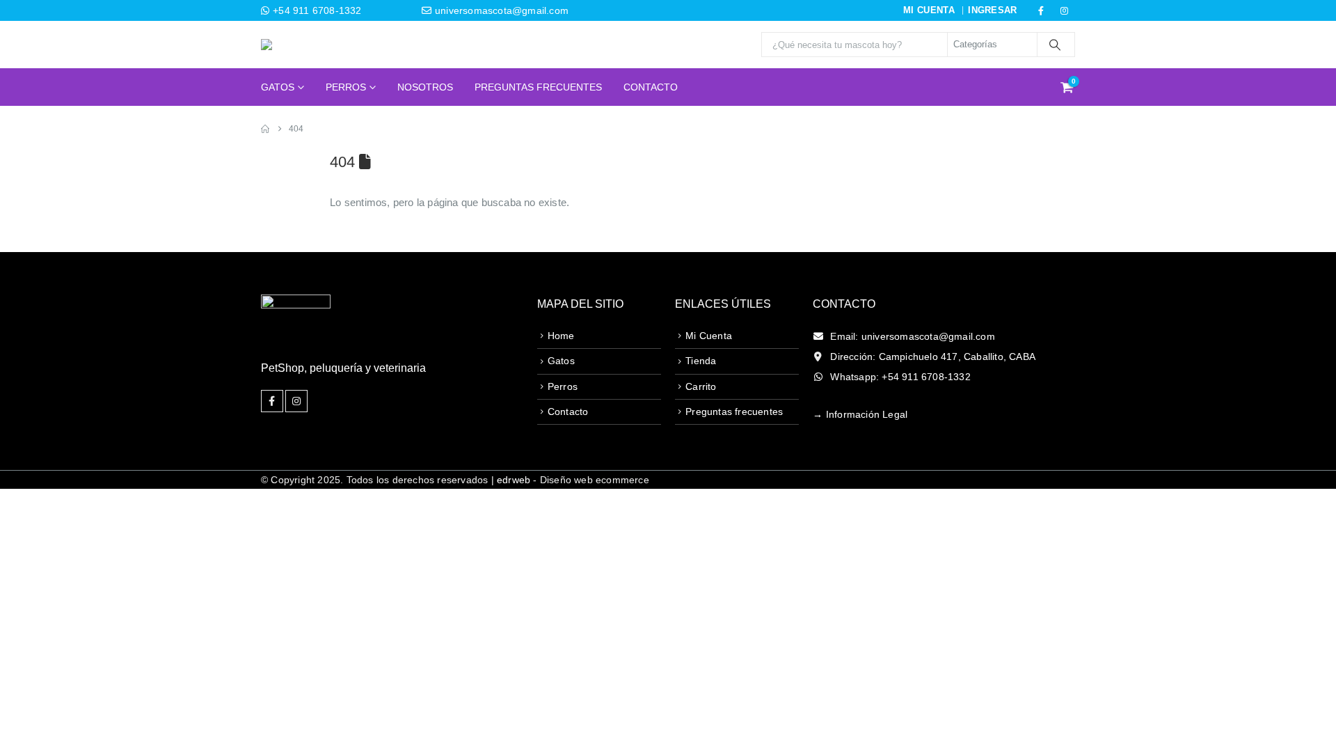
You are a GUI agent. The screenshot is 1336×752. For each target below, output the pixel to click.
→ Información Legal (860, 414)
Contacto (650, 87)
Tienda (700, 360)
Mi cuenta (929, 10)
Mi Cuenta (708, 335)
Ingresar (992, 10)
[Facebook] (1041, 10)
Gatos (277, 87)
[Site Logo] (302, 44)
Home (561, 335)
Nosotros (425, 87)
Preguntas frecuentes (734, 411)
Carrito (700, 386)
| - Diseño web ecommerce (568, 479)
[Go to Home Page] (265, 128)
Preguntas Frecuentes (538, 87)
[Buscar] (1054, 44)
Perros (346, 87)
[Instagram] (1064, 10)
